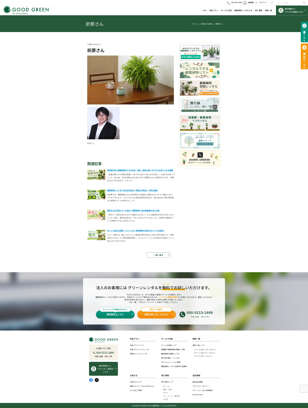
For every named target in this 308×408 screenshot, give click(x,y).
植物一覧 (268, 10)
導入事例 (258, 10)
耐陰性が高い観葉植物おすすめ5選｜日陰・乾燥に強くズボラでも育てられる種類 (140, 170)
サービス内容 (226, 10)
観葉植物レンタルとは (243, 10)
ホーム (195, 24)
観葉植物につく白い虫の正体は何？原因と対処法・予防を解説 (132, 190)
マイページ (262, 2)
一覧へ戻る (158, 255)
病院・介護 (167, 389)
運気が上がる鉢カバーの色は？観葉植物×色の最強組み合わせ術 (133, 210)
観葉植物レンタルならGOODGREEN (164, 406)
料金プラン (213, 10)
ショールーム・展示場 (171, 396)
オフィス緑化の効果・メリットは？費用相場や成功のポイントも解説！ (136, 230)
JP (272, 2)
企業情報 (250, 2)
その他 (165, 399)
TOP (204, 10)
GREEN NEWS (206, 24)
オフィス (166, 386)
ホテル (165, 392)
